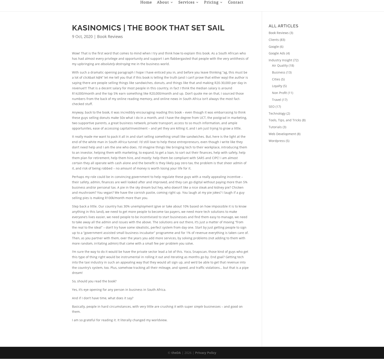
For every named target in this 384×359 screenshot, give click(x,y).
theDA (176, 353)
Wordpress (277, 141)
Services (186, 3)
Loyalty (277, 86)
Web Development (282, 134)
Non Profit (279, 93)
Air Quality (280, 65)
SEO (272, 106)
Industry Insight (280, 60)
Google (274, 46)
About (163, 3)
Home (146, 3)
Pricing (211, 3)
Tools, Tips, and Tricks (285, 120)
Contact (236, 3)
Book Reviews (110, 36)
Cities (276, 79)
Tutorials (275, 127)
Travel (276, 100)
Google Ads (277, 53)
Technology (277, 113)
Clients (274, 40)
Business (278, 72)
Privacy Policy (205, 353)
